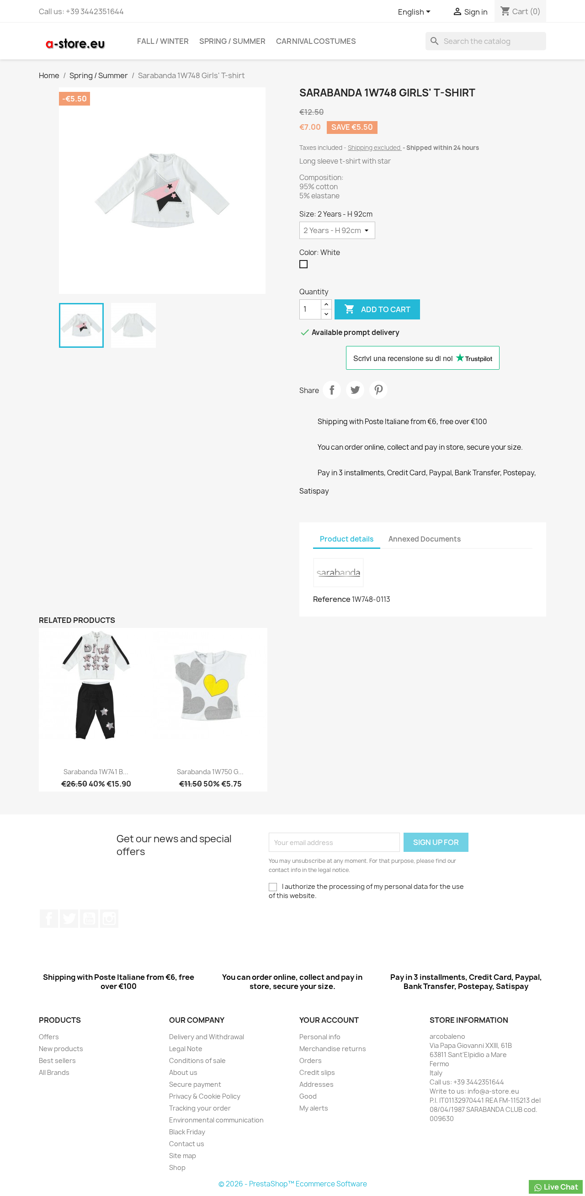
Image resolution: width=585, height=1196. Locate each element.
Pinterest (378, 390)
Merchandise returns (332, 1048)
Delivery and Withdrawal (206, 1036)
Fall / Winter (163, 41)
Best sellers (57, 1060)
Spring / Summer (232, 41)
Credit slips (317, 1072)
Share (332, 390)
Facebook (49, 918)
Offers (49, 1036)
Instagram (109, 918)
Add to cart (377, 308)
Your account (329, 1020)
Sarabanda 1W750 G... (210, 771)
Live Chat (560, 1187)
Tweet (355, 390)
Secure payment (195, 1084)
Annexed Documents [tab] (424, 539)
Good (308, 1096)
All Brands (54, 1072)
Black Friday (187, 1131)
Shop (177, 1167)
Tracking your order (200, 1108)
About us (183, 1072)
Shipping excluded (375, 148)
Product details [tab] (346, 539)
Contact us (186, 1143)
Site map (182, 1155)
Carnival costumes (316, 41)
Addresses (316, 1084)
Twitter (69, 918)
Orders (310, 1060)
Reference (332, 599)
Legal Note (185, 1048)
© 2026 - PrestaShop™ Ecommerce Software (292, 1184)
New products (61, 1048)
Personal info (319, 1036)
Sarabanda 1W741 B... (96, 771)
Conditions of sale (197, 1060)
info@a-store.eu (493, 1091)
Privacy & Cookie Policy (204, 1096)
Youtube (89, 918)
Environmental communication (216, 1120)
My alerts (313, 1108)
